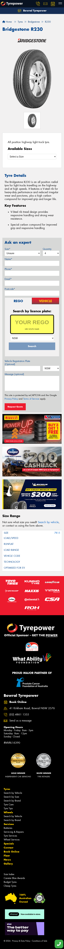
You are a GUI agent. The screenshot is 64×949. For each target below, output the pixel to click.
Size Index (9, 874)
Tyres (7, 789)
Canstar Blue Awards (14, 878)
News (7, 859)
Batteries (8, 828)
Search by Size (11, 796)
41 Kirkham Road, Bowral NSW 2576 (32, 708)
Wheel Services (11, 839)
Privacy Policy (11, 398)
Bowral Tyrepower (34, 10)
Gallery (8, 863)
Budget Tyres (10, 882)
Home (8, 21)
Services (9, 824)
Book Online (11, 851)
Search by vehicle (48, 522)
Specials (9, 843)
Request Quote (15, 406)
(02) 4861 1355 (19, 714)
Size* (7, 249)
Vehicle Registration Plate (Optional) (17, 363)
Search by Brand (12, 800)
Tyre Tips (8, 808)
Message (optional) (14, 374)
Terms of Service (31, 398)
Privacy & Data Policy (21, 941)
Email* (8, 279)
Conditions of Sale (39, 941)
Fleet (7, 855)
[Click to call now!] (38, 3)
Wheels (8, 812)
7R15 (57, 532)
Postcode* (10, 289)
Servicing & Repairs (14, 831)
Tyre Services (10, 835)
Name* (8, 259)
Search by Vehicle (13, 793)
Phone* (8, 269)
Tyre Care (9, 804)
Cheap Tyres (10, 885)
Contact (8, 847)
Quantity (47, 249)
